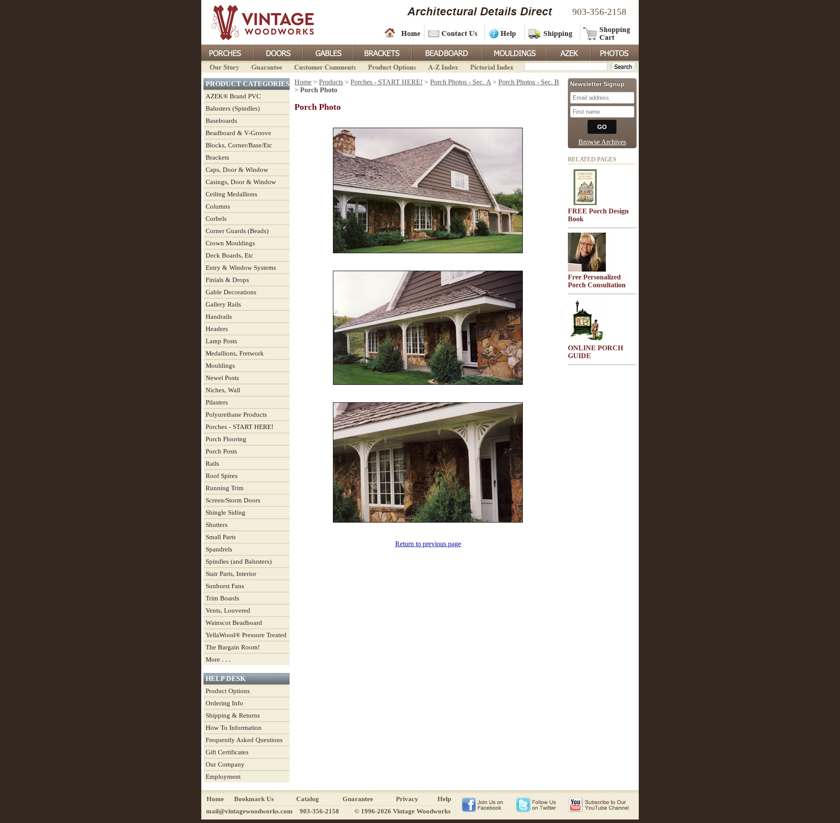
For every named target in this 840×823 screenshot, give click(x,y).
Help (503, 32)
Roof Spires (222, 475)
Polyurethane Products (236, 414)
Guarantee (267, 66)
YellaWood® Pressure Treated (246, 634)
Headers (217, 328)
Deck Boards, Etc (229, 255)
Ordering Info (224, 703)
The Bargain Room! (233, 647)
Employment (223, 776)
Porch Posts (221, 451)
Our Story (223, 66)
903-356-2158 (599, 12)
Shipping (551, 32)
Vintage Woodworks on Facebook (482, 804)
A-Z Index (443, 66)
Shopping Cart (607, 32)
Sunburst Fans (225, 585)
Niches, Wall (223, 390)
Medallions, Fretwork (235, 353)
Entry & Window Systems (241, 267)
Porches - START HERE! (239, 426)
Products (331, 82)
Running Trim (225, 488)
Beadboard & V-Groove (238, 132)
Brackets (382, 52)
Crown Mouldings (230, 243)
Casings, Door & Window (241, 181)
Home (402, 32)
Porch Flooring (226, 439)
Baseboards (221, 120)
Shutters (217, 524)
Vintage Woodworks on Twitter (537, 804)
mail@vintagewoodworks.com (249, 811)
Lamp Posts (221, 341)
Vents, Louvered (228, 610)
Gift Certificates (227, 752)
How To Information (234, 727)
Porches (227, 52)
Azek (568, 52)
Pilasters (217, 402)
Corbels (216, 218)
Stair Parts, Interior (231, 573)
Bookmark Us (254, 798)
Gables (328, 52)
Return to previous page (428, 544)
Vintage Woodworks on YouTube (598, 804)
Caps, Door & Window (237, 169)
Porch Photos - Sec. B (528, 82)
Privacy (407, 798)
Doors (278, 52)
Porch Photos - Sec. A (460, 82)
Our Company (225, 764)
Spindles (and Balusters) (239, 561)
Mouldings (514, 52)
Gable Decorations (231, 292)
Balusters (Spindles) (233, 108)
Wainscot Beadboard (234, 622)
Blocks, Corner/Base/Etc (239, 145)
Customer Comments (325, 66)
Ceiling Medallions (231, 194)
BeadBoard (446, 52)
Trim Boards (222, 598)
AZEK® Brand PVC (233, 96)
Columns (218, 206)
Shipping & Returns (233, 715)
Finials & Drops (227, 279)
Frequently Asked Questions (244, 739)
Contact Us (453, 32)
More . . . (218, 659)
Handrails (219, 316)
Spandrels (219, 549)
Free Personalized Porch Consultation (597, 281)
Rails (212, 463)
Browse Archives (602, 142)
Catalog (307, 798)
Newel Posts (222, 377)
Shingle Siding (225, 512)
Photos (614, 52)
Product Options (391, 66)
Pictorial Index (491, 66)
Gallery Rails (223, 304)
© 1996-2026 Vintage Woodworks (402, 811)
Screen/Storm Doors (233, 500)
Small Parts (221, 537)
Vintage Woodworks (256, 22)
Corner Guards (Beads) (237, 230)
